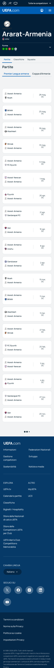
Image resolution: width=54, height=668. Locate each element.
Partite (7, 59)
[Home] (11, 655)
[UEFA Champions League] (4, 3)
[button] (49, 10)
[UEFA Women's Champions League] (15, 3)
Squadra (31, 59)
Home (10, 10)
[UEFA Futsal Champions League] (10, 3)
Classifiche (19, 59)
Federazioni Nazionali (39, 661)
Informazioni (9, 661)
